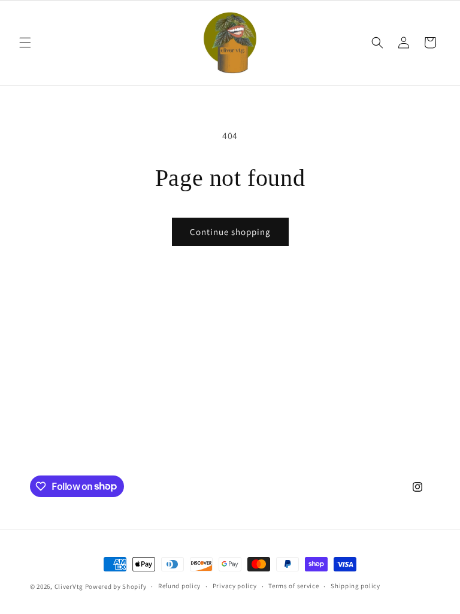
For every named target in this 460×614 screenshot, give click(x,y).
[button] (25, 42)
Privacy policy (235, 586)
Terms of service (293, 586)
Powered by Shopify (116, 586)
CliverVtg (69, 586)
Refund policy (179, 586)
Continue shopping (230, 231)
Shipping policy (355, 586)
